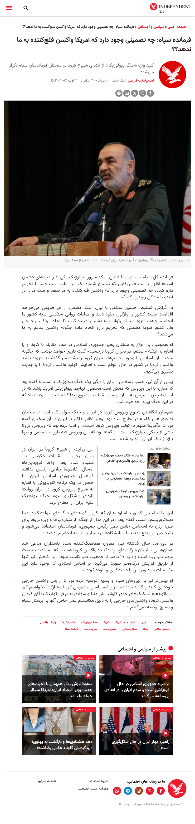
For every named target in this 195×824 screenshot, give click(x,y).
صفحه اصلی (177, 27)
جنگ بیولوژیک (89, 622)
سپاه (145, 629)
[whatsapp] (117, 791)
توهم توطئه (109, 629)
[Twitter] (134, 93)
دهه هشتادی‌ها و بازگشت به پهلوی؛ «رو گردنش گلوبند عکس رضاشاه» (62, 745)
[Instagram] (139, 791)
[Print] (118, 93)
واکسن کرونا (68, 622)
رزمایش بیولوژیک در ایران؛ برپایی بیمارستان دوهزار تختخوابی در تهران (123, 478)
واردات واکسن (48, 622)
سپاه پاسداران (129, 629)
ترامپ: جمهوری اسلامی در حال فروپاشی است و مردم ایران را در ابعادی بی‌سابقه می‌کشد (136, 690)
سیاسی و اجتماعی (150, 27)
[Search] (26, 8)
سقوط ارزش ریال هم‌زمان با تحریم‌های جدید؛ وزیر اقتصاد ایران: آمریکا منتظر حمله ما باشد (60, 690)
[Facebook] (150, 93)
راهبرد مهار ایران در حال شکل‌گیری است (140, 745)
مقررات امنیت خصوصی (93, 788)
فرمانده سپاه (71, 629)
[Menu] (9, 8)
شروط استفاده (98, 781)
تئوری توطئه (91, 629)
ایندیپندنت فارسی (140, 81)
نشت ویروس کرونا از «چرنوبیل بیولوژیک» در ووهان (125, 494)
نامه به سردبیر (47, 781)
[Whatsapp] (142, 93)
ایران (143, 622)
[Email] (126, 93)
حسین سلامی (161, 629)
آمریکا (106, 622)
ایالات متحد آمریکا (125, 622)
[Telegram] (128, 791)
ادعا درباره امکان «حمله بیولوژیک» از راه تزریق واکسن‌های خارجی (123, 458)
